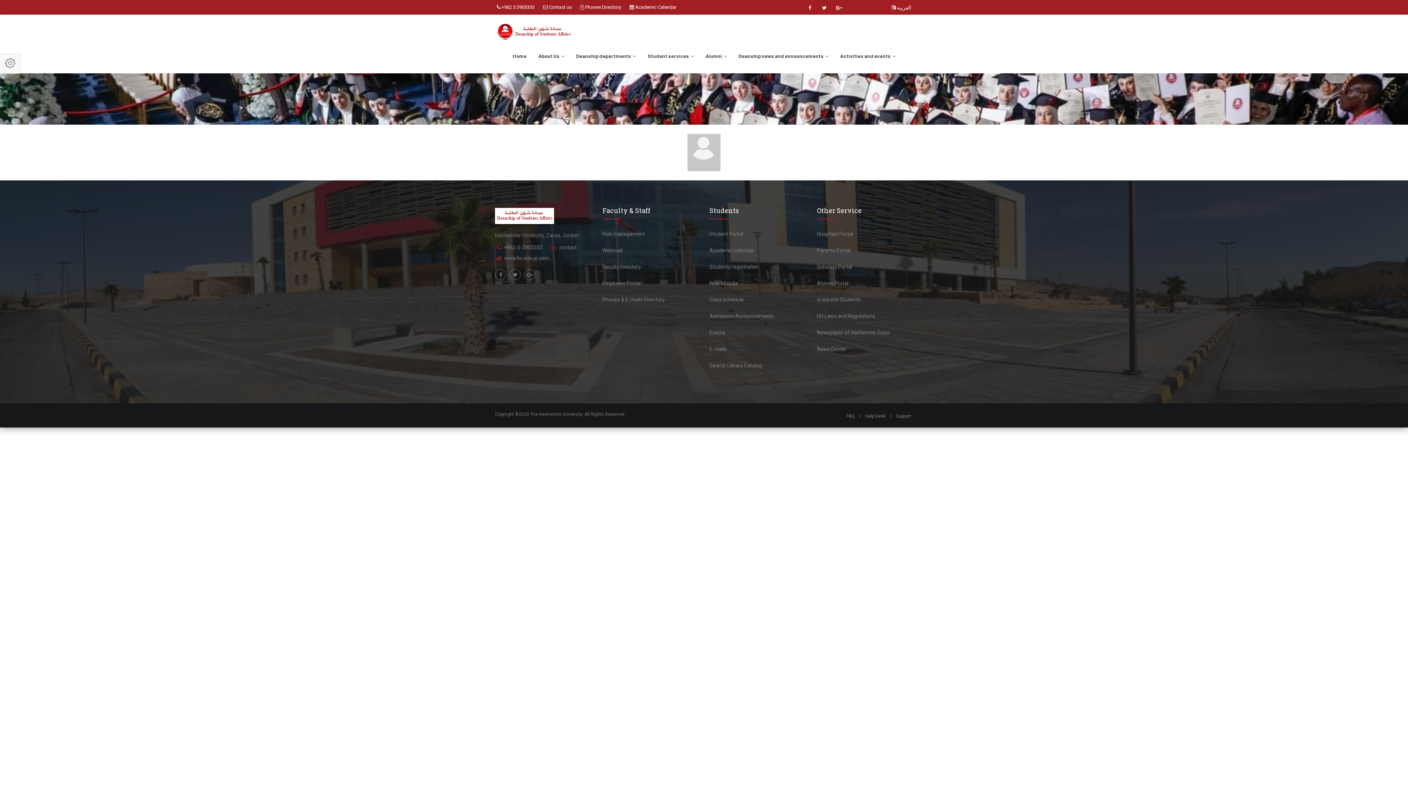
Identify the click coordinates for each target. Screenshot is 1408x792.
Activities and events (865, 56)
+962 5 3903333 (517, 7)
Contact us (560, 7)
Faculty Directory (621, 267)
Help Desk (875, 416)
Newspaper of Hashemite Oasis (853, 333)
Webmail (612, 250)
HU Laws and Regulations (846, 316)
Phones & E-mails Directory (633, 299)
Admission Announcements (742, 316)
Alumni (714, 56)
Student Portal (726, 234)
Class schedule (727, 299)
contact (568, 247)
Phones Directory (602, 7)
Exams (717, 333)
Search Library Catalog (736, 365)
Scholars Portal (834, 267)
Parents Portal (833, 250)
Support (903, 416)
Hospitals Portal (835, 234)
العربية (903, 8)
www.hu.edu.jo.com (526, 258)
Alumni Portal (832, 283)
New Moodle (724, 283)
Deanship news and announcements (781, 56)
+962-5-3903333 (523, 247)
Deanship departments (604, 56)
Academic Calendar (655, 7)
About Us (549, 56)
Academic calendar (732, 250)
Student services (669, 56)
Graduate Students (839, 299)
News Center (832, 349)
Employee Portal (621, 283)
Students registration (734, 267)
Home (520, 56)
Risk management (623, 234)
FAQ (851, 416)
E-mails (718, 349)
